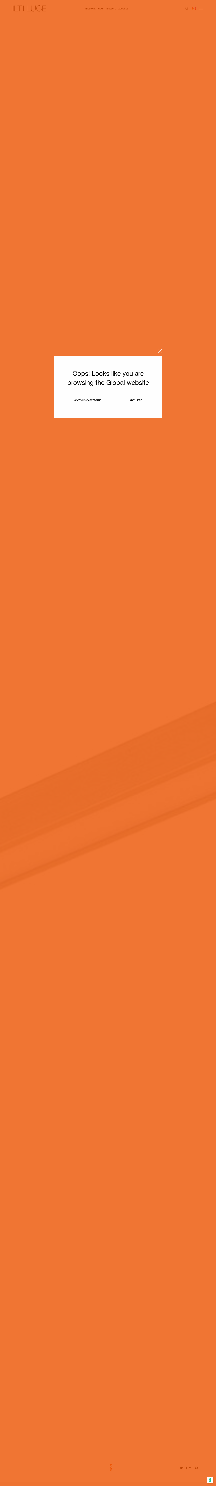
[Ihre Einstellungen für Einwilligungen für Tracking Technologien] (210, 1480)
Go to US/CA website (87, 400)
